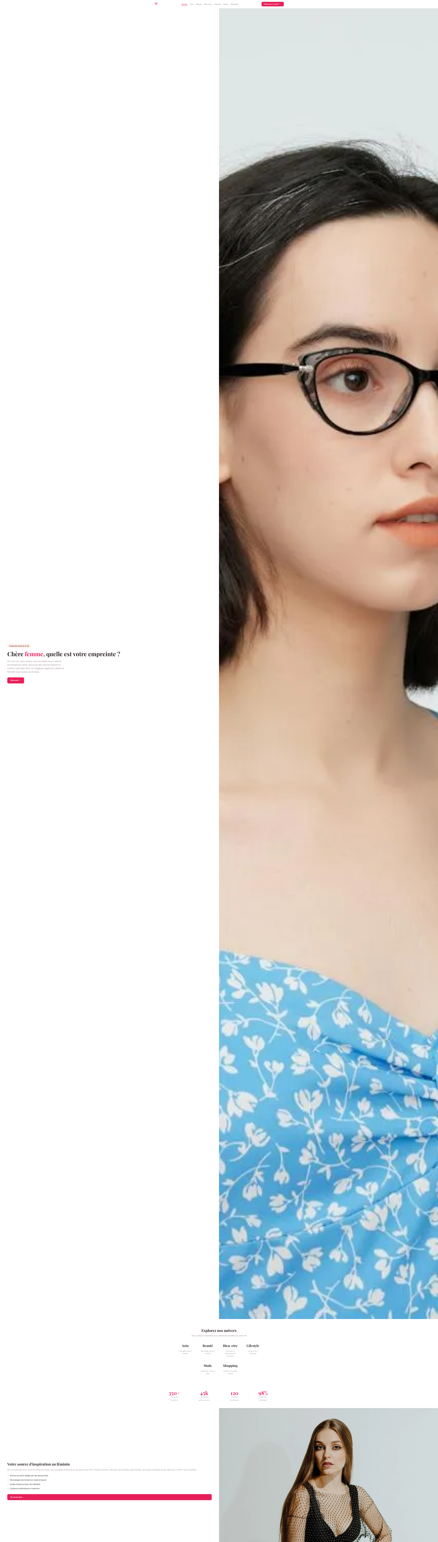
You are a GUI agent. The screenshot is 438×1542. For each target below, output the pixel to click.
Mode (225, 4)
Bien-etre (207, 4)
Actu (192, 4)
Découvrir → (15, 680)
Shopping (234, 4)
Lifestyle (217, 4)
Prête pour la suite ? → (273, 4)
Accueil (184, 4)
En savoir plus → (17, 1497)
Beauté (199, 4)
